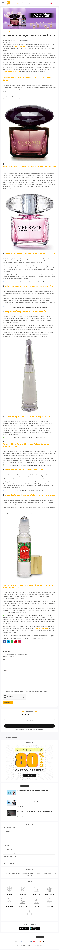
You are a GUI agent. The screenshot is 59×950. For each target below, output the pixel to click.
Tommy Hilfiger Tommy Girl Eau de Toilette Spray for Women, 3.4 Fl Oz (26, 445)
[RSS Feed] (40, 941)
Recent (34, 786)
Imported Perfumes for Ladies (11, 636)
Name (5, 670)
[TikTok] (43, 941)
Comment (6, 659)
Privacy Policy (39, 730)
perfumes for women (21, 46)
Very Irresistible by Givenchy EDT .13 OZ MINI (24, 470)
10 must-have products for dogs (11, 873)
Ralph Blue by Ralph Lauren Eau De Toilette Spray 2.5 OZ (29, 286)
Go (29, 3)
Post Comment (8, 702)
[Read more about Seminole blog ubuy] (7, 3)
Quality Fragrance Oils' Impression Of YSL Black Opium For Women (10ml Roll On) (28, 586)
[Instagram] (31, 941)
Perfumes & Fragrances (10, 32)
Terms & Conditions (29, 937)
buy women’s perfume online (11, 71)
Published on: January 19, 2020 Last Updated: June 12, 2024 (18, 40)
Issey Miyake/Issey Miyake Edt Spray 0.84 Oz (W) (26, 311)
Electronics (7, 831)
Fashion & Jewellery (9, 853)
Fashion (6, 835)
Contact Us (18, 937)
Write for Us (39, 937)
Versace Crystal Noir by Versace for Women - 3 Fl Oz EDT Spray (27, 79)
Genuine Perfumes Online (39, 636)
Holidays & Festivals (9, 827)
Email (5, 678)
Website (5, 685)
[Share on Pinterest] (15, 641)
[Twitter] (25, 941)
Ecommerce (7, 860)
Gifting (6, 838)
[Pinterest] (28, 941)
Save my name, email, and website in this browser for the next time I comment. (27, 691)
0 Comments (7, 42)
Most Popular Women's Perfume (14, 638)
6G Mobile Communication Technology (44, 873)
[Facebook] (22, 941)
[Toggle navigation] (3, 3)
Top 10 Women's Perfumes (28, 638)
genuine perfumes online (40, 628)
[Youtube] (34, 941)
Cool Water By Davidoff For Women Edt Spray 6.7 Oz (27, 416)
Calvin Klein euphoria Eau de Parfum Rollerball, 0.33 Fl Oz (30, 254)
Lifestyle (6, 845)
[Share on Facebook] (4, 641)
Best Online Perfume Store (25, 635)
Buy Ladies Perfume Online (48, 635)
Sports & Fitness (8, 849)
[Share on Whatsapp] (12, 641)
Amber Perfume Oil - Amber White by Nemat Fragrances (30, 495)
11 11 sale (22, 873)
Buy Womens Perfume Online (12, 635)
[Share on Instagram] (19, 641)
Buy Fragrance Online (37, 635)
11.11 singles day (29, 873)
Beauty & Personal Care (10, 856)
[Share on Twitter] (8, 641)
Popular (25, 786)
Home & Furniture (9, 863)
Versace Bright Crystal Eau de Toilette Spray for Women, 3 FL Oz (29, 167)
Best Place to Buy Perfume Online (25, 636)
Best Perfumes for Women (40, 638)
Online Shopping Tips (10, 842)
